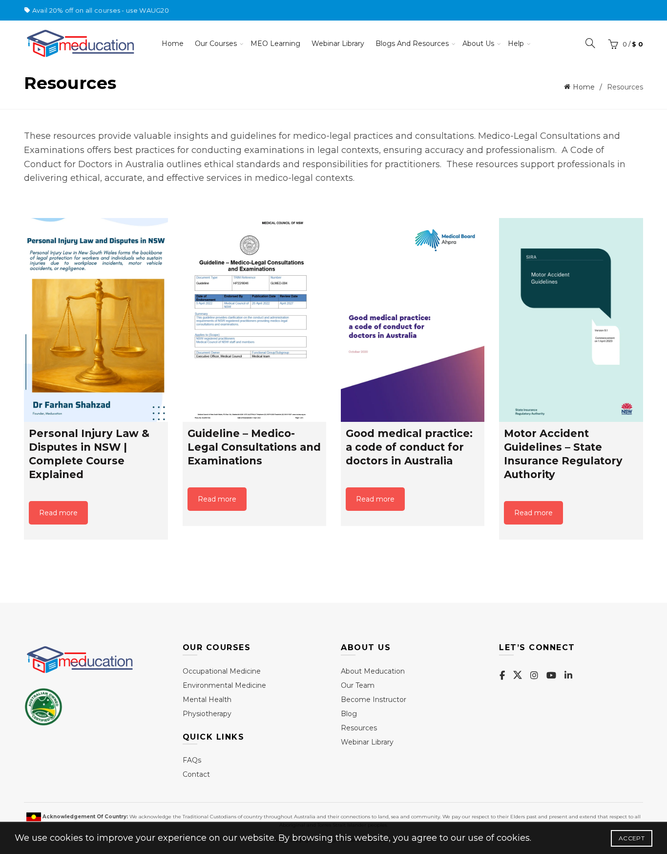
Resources (359, 727)
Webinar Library (338, 43)
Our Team (358, 685)
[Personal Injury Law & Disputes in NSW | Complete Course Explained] (95, 319)
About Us (478, 43)
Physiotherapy (207, 713)
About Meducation (373, 671)
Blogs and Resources (412, 43)
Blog (349, 713)
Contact (196, 774)
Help (516, 43)
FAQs (192, 760)
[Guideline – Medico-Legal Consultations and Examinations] (254, 319)
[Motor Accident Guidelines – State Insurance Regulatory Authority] (571, 319)
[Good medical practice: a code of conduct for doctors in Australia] (412, 319)
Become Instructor (373, 699)
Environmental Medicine (224, 685)
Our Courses (216, 43)
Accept (632, 838)
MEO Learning (275, 43)
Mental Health (207, 699)
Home (173, 43)
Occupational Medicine (222, 671)
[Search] (590, 43)
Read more (58, 512)
